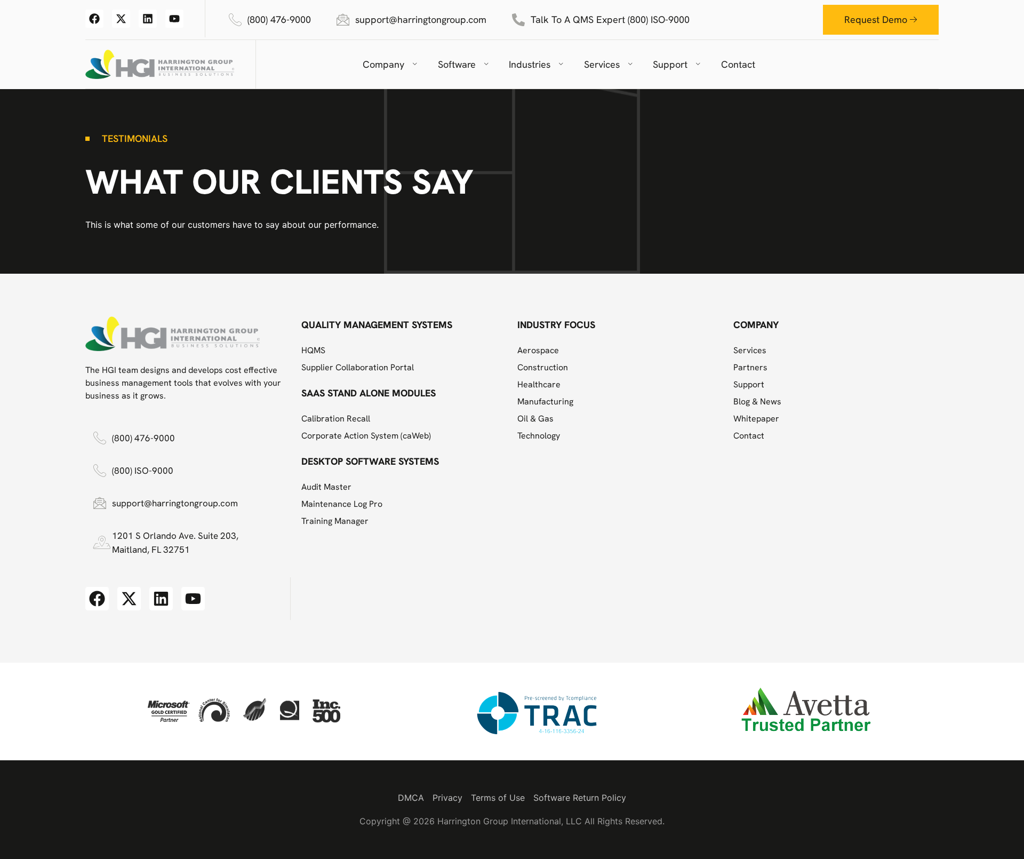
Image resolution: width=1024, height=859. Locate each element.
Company (383, 64)
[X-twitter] (121, 19)
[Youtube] (174, 19)
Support (670, 64)
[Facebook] (94, 19)
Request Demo (875, 19)
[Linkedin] (148, 19)
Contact (738, 64)
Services (602, 64)
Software (457, 64)
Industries (529, 64)
